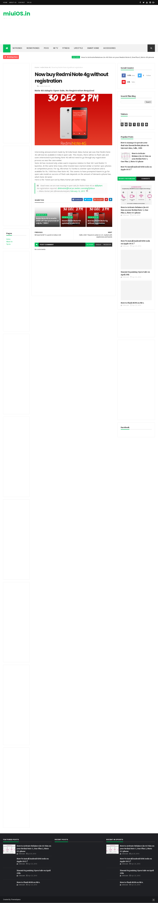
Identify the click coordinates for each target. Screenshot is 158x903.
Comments (145, 178)
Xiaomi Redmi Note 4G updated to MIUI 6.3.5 (71, 222)
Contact (21, 2)
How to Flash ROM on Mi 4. (132, 303)
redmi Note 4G (45, 67)
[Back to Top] (153, 900)
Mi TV (55, 48)
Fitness (66, 48)
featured (64, 57)
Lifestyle (78, 48)
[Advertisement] (110, 24)
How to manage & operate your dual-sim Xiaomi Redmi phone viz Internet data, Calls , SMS (135, 145)
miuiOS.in (16, 13)
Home (5, 2)
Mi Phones (17, 48)
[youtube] (147, 2)
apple (149, 57)
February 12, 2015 (77, 191)
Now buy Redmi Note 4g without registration (98, 222)
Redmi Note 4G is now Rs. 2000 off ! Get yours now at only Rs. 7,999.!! (47, 220)
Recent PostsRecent (127, 178)
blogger (90, 244)
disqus (98, 244)
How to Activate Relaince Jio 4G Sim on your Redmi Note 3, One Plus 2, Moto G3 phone (106, 57)
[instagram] (150, 2)
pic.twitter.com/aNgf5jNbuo (83, 188)
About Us (12, 2)
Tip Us (29, 2)
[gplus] (153, 2)
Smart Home (93, 48)
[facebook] (140, 2)
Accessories (109, 48)
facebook (107, 244)
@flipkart (98, 185)
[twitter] (143, 2)
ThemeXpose (15, 899)
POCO (46, 48)
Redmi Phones (33, 48)
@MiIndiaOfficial (64, 188)
